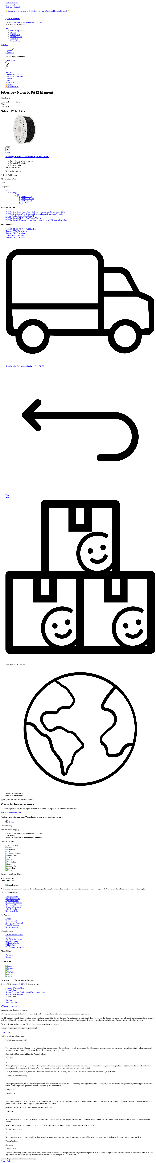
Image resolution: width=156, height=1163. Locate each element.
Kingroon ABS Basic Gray (15, 233)
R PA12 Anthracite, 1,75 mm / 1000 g (27, 156)
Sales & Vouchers (11, 909)
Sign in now (9, 53)
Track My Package (12, 925)
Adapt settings (31, 1028)
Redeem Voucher (11, 927)
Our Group (9, 955)
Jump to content (11, 5)
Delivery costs (15, 35)
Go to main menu (11, 3)
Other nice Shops (11, 1002)
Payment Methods (12, 901)
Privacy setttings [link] (11, 996)
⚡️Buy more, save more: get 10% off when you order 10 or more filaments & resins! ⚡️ (37, 11)
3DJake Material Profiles (14, 935)
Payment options (16, 37)
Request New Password (14, 923)
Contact (8, 957)
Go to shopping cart (12, 7)
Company (9, 1000)
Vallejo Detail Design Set (14, 235)
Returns (13, 33)
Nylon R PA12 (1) (26, 201)
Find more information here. (11, 812)
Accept (4, 1028)
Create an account (11, 60)
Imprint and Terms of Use (14, 988)
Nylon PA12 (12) (25, 197)
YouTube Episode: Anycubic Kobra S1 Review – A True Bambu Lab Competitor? (35, 212)
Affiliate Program (11, 941)
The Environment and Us (14, 947)
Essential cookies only (16, 1028)
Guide (7, 937)
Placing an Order (11, 897)
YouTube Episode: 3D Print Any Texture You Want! (24, 218)
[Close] (2, 15)
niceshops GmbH (17, 984)
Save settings (6, 1159)
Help (7, 28)
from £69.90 (24, 23)
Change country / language (24, 980)
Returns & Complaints (13, 903)
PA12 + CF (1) (24, 203)
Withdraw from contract (9, 1006)
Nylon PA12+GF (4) (26, 199)
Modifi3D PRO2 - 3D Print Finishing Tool (20, 229)
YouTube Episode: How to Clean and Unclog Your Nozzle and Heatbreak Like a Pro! (36, 220)
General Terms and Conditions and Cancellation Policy (25, 992)
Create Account (11, 921)
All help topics (15, 41)
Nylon (17, 195)
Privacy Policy (10, 990)
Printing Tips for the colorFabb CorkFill (19, 216)
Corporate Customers (13, 907)
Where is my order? (17, 31)
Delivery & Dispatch (12, 899)
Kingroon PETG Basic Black (16, 231)
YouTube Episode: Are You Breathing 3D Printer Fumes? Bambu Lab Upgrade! (34, 214)
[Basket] (80, 67)
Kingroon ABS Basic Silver (15, 237)
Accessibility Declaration (14, 994)
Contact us (14, 39)
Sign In (8, 919)
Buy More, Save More (13, 939)
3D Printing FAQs (12, 943)
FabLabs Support (11, 945)
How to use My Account (14, 905)
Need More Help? (12, 911)
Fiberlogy (13, 193)
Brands (8, 190)
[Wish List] (7, 64)
